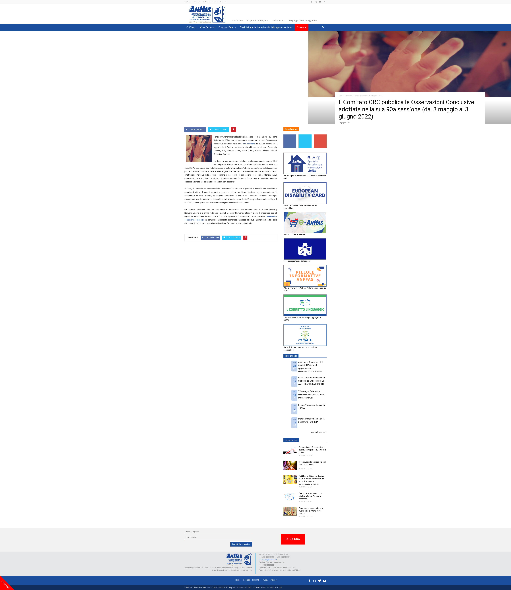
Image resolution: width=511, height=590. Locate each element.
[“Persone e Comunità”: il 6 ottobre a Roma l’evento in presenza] (290, 496)
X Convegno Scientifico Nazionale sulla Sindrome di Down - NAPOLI (311, 394)
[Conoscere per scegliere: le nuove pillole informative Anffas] (290, 511)
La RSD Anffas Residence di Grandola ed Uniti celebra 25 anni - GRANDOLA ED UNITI (311, 380)
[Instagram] (316, 2)
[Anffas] (239, 559)
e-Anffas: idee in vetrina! (294, 234)
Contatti (187, 2)
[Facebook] (311, 2)
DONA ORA (292, 539)
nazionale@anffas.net (268, 559)
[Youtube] (325, 2)
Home (237, 580)
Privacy (215, 2)
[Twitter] (320, 2)
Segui (290, 135)
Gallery (205, 2)
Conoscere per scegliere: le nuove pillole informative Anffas (311, 511)
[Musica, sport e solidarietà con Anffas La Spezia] (290, 465)
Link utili (197, 2)
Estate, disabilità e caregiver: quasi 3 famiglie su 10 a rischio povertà (312, 450)
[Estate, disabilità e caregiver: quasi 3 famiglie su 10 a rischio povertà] (290, 450)
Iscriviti (320, 135)
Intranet (223, 2)
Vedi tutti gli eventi (319, 432)
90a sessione (249, 144)
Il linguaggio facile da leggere (297, 261)
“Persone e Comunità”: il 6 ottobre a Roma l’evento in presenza (310, 496)
